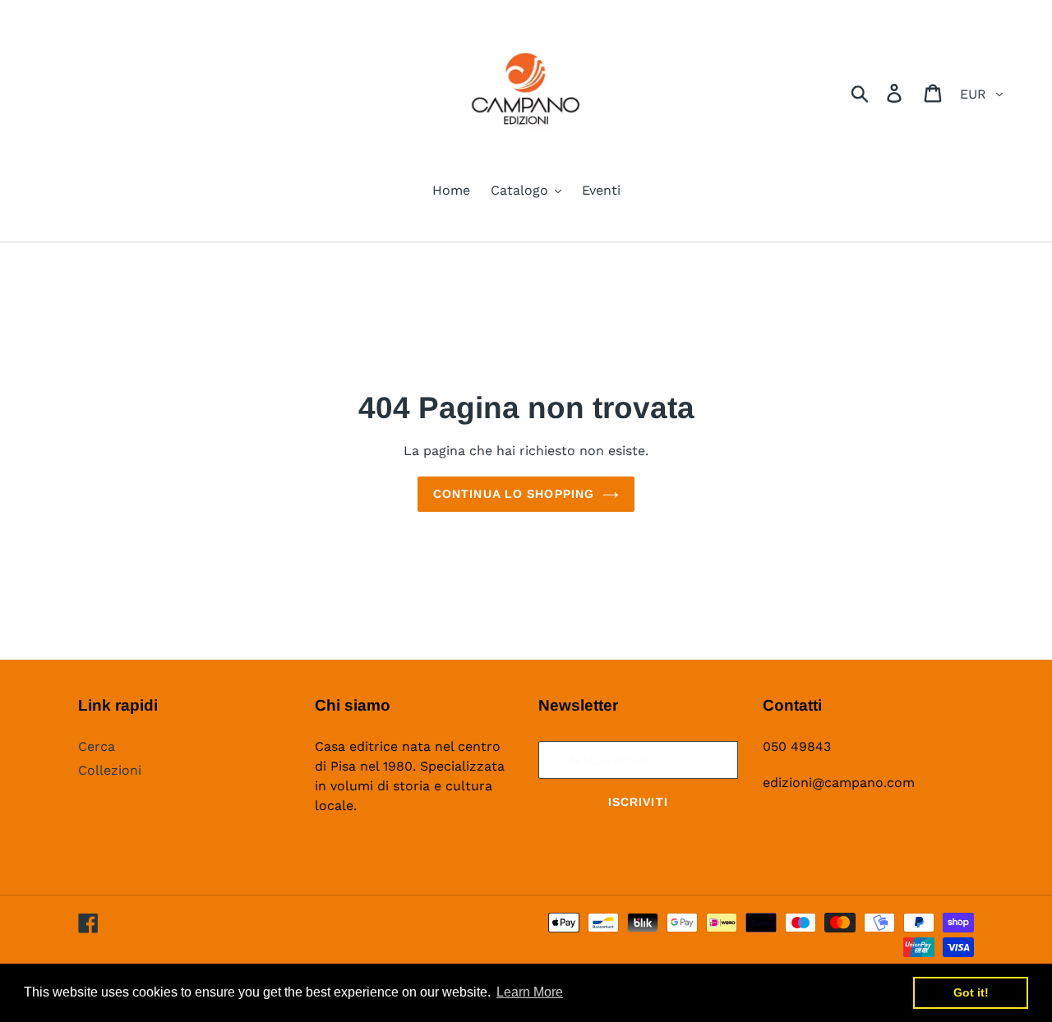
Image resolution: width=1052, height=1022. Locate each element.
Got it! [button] (971, 992)
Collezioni (109, 770)
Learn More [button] (529, 992)
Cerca (96, 746)
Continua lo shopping (513, 493)
